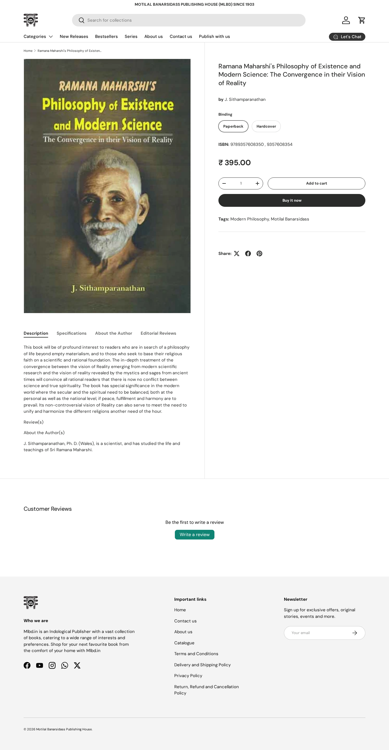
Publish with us (214, 36)
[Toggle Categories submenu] (50, 36)
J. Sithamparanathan (245, 99)
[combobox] (189, 20)
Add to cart (316, 183)
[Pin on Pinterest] (259, 253)
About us (153, 36)
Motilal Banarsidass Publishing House (64, 729)
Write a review (195, 535)
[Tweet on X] (236, 253)
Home (28, 51)
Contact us (181, 36)
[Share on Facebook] (248, 253)
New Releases (74, 36)
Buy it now (292, 200)
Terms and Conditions (196, 654)
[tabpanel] (107, 398)
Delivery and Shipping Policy (202, 665)
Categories (35, 36)
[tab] (36, 333)
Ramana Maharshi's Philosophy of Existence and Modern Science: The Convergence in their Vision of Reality (70, 51)
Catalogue (184, 643)
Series (131, 36)
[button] (362, 20)
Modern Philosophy (249, 219)
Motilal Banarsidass (290, 219)
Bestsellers (106, 36)
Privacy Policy (188, 676)
